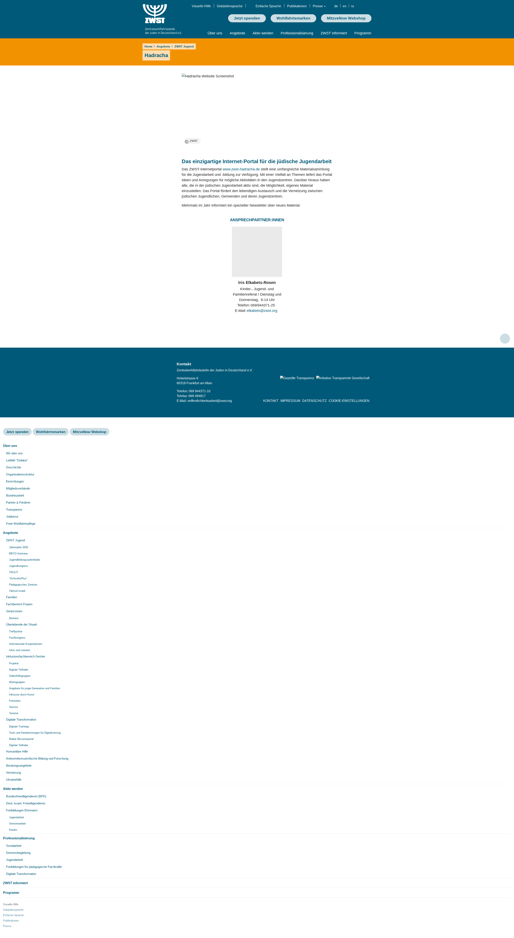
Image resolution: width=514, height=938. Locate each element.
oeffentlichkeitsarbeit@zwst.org (210, 400)
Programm (362, 33)
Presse (318, 6)
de (336, 6)
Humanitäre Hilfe (17, 751)
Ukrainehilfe (13, 779)
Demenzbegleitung (18, 852)
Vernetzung (13, 772)
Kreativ (13, 829)
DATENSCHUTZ (314, 400)
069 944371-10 (199, 391)
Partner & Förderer (18, 502)
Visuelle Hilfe (201, 6)
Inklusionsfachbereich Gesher (25, 656)
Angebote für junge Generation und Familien (34, 688)
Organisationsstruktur (20, 474)
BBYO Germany (18, 553)
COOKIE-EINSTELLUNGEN (349, 400)
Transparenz (14, 509)
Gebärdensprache (230, 6)
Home (148, 46)
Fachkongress (17, 637)
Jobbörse (12, 516)
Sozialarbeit (13, 845)
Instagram (357, 366)
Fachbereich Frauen (19, 604)
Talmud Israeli (17, 590)
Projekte (14, 663)
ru (352, 6)
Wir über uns (14, 453)
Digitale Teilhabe (18, 669)
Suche (367, 6)
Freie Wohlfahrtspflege (20, 523)
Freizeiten (14, 700)
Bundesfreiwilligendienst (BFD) (26, 796)
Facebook (336, 366)
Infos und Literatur (19, 650)
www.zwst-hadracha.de (241, 169)
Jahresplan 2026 (18, 547)
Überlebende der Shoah (21, 624)
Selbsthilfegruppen (20, 675)
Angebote (237, 33)
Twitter (347, 366)
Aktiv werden (263, 33)
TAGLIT (13, 572)
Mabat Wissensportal (21, 738)
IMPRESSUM (290, 400)
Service (13, 707)
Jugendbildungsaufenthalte (24, 559)
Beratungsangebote (19, 765)
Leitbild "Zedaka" (17, 460)
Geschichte (13, 467)
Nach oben (505, 339)
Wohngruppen (17, 682)
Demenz (14, 618)
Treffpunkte (15, 631)
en (344, 6)
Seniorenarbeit (17, 823)
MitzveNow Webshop (346, 18)
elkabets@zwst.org (262, 311)
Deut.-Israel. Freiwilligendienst (25, 803)
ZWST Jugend (184, 46)
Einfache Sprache (268, 6)
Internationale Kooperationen (25, 643)
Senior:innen (14, 611)
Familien (11, 597)
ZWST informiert (334, 33)
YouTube (367, 366)
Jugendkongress (18, 565)
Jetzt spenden (247, 18)
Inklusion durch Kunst (21, 694)
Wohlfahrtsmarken (293, 18)
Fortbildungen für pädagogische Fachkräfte (34, 866)
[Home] (162, 19)
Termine (13, 713)
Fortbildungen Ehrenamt (21, 810)
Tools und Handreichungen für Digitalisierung (35, 732)
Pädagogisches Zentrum (23, 584)
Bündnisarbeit (15, 495)
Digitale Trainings (19, 726)
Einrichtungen (15, 481)
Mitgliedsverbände (18, 488)
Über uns (215, 33)
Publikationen (297, 6)
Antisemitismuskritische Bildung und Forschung (37, 758)
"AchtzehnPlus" (18, 578)
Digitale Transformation (21, 719)
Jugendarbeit (16, 817)
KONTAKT (270, 400)
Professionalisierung (297, 33)
